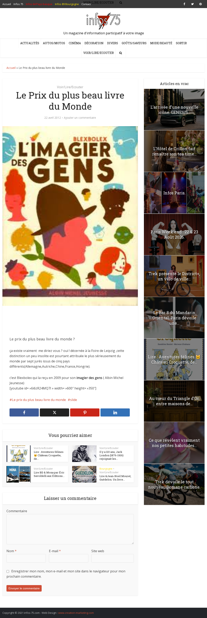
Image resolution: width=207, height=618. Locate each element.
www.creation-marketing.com (76, 613)
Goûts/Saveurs (134, 43)
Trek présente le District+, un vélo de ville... (174, 276)
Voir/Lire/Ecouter (98, 53)
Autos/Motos (54, 43)
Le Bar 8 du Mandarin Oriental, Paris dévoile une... (174, 318)
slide (73, 400)
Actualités (29, 43)
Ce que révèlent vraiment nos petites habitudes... (174, 443)
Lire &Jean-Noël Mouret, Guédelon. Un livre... (115, 477)
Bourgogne (105, 468)
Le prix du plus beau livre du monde (39, 400)
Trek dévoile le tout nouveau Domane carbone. (174, 484)
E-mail (55, 551)
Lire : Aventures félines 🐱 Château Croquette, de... (48, 455)
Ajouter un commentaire (80, 118)
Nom (11, 551)
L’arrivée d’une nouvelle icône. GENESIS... (174, 109)
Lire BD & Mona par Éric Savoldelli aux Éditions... (49, 474)
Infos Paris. (174, 192)
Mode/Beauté (161, 43)
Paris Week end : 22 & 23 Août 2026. (174, 234)
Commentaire (16, 511)
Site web (97, 551)
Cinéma (75, 43)
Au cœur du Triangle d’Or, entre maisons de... (174, 401)
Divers (112, 43)
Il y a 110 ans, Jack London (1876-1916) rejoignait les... (111, 455)
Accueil (11, 68)
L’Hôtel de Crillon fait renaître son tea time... (174, 151)
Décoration (94, 43)
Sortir (181, 43)
